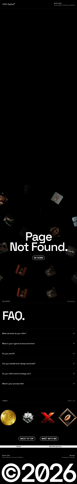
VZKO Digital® (8, 4)
